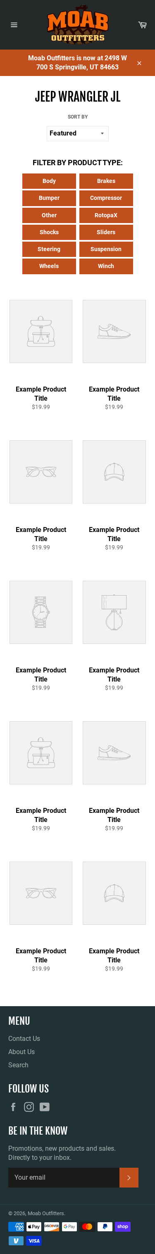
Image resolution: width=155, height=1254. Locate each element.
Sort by (78, 117)
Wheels (49, 266)
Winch (106, 266)
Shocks (49, 232)
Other (49, 215)
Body (49, 181)
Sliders (106, 232)
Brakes (106, 181)
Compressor (106, 198)
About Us (21, 1052)
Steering (49, 249)
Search (18, 1065)
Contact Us (24, 1039)
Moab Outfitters (46, 1213)
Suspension (106, 249)
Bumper (49, 198)
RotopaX (106, 215)
